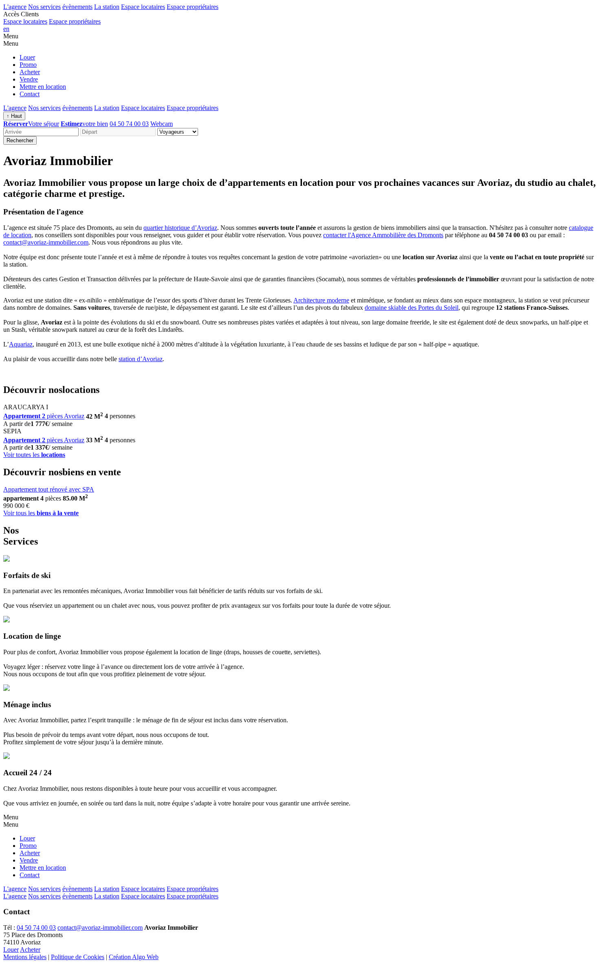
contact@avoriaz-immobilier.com (45, 242)
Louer (27, 57)
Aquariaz (21, 344)
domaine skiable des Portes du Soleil (411, 307)
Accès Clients (21, 14)
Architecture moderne (321, 300)
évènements (77, 6)
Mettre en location (43, 86)
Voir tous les (41, 513)
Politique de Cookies (77, 956)
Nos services (44, 6)
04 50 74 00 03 (129, 123)
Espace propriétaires (192, 6)
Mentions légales (24, 956)
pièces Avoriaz (43, 416)
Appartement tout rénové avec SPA (48, 489)
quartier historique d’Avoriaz (180, 227)
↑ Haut (14, 116)
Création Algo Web (134, 956)
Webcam (161, 123)
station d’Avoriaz (141, 358)
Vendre (29, 79)
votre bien (84, 123)
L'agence (14, 6)
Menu (10, 36)
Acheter (30, 71)
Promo (28, 64)
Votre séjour (31, 123)
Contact (30, 93)
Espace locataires (143, 6)
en (6, 28)
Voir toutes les (34, 454)
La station (106, 6)
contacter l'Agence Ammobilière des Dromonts (383, 235)
